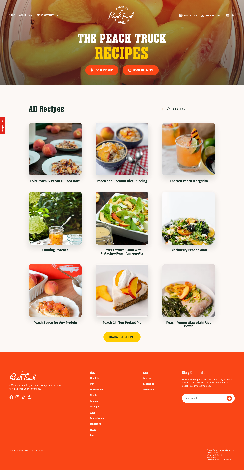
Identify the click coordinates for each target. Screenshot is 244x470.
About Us (94, 378)
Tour (92, 435)
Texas (93, 429)
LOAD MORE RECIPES (122, 337)
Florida (93, 395)
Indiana (94, 401)
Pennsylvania (97, 418)
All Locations (96, 389)
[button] (28, 15)
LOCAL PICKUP (103, 70)
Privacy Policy (212, 450)
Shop (92, 372)
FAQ (92, 384)
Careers (147, 378)
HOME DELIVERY (143, 70)
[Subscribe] (229, 398)
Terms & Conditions (226, 450)
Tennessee (95, 423)
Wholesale (148, 389)
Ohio (92, 412)
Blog (145, 372)
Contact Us (148, 384)
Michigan (94, 406)
